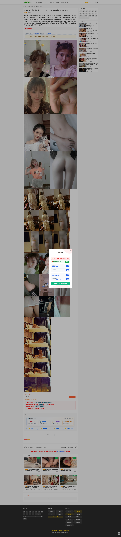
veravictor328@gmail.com (57, 279)
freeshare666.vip (55, 270)
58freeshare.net (55, 266)
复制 (68, 265)
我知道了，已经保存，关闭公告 (60, 283)
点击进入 (67, 261)
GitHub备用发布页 (56, 275)
